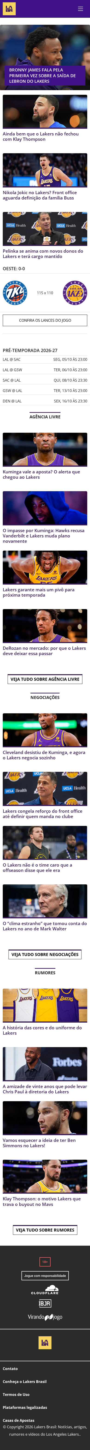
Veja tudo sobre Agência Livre (45, 679)
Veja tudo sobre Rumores (45, 1230)
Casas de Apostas (18, 1420)
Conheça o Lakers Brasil (25, 1381)
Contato (10, 1368)
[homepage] (9, 8)
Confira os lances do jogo (45, 320)
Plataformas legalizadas (25, 1407)
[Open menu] (80, 8)
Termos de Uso (16, 1394)
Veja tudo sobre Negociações (45, 954)
